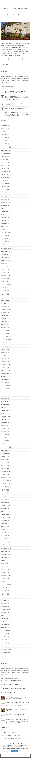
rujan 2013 (4, 557)
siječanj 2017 (4, 444)
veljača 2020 (4, 333)
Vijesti (15, 12)
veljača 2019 (4, 367)
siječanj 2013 (4, 581)
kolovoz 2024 (5, 190)
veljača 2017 (4, 441)
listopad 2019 (5, 346)
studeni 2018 (4, 376)
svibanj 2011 (4, 640)
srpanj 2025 (4, 159)
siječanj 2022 (4, 281)
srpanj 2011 (4, 633)
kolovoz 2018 (5, 385)
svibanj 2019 (4, 358)
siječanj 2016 (4, 477)
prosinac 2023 (5, 211)
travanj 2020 (4, 330)
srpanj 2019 (4, 352)
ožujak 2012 (4, 609)
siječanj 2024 (4, 208)
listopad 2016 (5, 453)
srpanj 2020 (4, 324)
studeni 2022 (4, 251)
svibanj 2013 (4, 569)
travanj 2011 (4, 643)
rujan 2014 (4, 523)
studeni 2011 (4, 621)
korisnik (23, 19)
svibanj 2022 (4, 269)
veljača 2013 (4, 578)
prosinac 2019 (5, 340)
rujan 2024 (4, 187)
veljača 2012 (4, 612)
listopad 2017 (5, 416)
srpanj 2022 (4, 263)
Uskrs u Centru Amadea (15, 15)
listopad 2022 (5, 254)
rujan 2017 (4, 419)
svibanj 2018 (4, 395)
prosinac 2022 (5, 248)
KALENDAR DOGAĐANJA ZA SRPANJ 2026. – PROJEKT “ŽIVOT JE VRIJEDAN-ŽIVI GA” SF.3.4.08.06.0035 (16, 114)
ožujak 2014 (4, 539)
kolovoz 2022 (5, 260)
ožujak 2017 (4, 437)
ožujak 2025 (4, 171)
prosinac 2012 (5, 584)
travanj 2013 (4, 572)
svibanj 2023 (4, 232)
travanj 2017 (4, 434)
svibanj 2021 (4, 306)
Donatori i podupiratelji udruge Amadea (13, 688)
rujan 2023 (4, 220)
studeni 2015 (4, 483)
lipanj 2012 (4, 600)
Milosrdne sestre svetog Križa (9, 732)
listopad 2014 (5, 520)
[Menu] (2, 3)
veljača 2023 (4, 242)
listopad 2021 (5, 291)
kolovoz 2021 (5, 297)
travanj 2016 (4, 468)
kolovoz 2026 (5, 125)
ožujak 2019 (4, 364)
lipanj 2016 (4, 462)
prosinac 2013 (5, 548)
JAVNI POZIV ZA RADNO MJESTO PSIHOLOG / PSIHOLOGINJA (15, 91)
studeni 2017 (4, 413)
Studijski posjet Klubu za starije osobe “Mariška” (15, 103)
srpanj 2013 (4, 563)
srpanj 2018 (4, 389)
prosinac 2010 (5, 649)
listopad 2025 (5, 153)
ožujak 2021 (4, 309)
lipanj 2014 (4, 529)
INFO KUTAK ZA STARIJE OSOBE (15, 108)
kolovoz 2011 (5, 630)
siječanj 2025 (4, 174)
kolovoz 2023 (5, 223)
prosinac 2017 (5, 410)
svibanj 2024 (4, 196)
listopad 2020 (5, 318)
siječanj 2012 (4, 615)
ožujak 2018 (4, 401)
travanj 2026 (4, 137)
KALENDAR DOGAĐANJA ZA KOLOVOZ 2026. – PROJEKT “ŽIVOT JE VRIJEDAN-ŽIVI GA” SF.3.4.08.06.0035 (17, 97)
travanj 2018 (4, 398)
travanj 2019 (4, 361)
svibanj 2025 (4, 165)
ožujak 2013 (4, 575)
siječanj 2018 (4, 407)
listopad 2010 (5, 652)
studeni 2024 (4, 180)
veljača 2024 (4, 205)
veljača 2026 (4, 144)
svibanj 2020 (4, 327)
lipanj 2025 (4, 162)
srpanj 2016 (4, 459)
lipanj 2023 (4, 229)
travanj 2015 (4, 502)
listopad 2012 (5, 591)
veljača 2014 (4, 542)
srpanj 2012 (4, 597)
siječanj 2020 (4, 337)
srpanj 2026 (4, 128)
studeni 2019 (4, 343)
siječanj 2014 (4, 545)
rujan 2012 (4, 594)
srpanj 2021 (4, 300)
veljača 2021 (4, 312)
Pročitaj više (7, 751)
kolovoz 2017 (5, 422)
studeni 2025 (4, 150)
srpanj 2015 (4, 493)
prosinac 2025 (5, 147)
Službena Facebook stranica (9, 684)
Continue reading (15, 58)
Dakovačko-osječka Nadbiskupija (10, 735)
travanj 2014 (4, 535)
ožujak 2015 (4, 505)
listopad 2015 (5, 487)
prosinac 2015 (5, 480)
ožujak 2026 (4, 141)
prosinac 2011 (5, 618)
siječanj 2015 (4, 511)
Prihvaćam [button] (14, 751)
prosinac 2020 (5, 315)
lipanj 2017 (4, 428)
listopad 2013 (5, 554)
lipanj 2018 (4, 392)
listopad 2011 (5, 624)
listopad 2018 (5, 379)
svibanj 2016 (4, 465)
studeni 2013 (4, 551)
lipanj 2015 (4, 496)
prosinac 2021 (5, 284)
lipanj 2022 (4, 266)
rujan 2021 (4, 294)
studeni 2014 (4, 517)
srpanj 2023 (4, 226)
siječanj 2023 (4, 245)
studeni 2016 (4, 450)
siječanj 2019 (4, 370)
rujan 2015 (4, 490)
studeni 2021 (4, 287)
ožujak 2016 (4, 471)
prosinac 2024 (5, 177)
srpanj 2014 (4, 526)
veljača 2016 (4, 474)
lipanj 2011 (4, 637)
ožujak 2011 (4, 646)
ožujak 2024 (4, 202)
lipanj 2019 (4, 355)
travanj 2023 (4, 235)
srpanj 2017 (4, 425)
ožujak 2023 (4, 239)
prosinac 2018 (5, 373)
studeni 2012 (4, 588)
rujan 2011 (4, 627)
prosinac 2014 (5, 514)
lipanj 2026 (4, 131)
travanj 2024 (4, 199)
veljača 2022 (4, 278)
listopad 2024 (5, 183)
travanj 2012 (4, 606)
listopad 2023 (5, 217)
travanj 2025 (4, 168)
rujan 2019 (4, 349)
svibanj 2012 (4, 603)
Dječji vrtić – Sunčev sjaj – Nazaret (10, 738)
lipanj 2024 (4, 193)
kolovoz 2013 (5, 560)
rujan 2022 (4, 257)
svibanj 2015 (4, 499)
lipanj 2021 (4, 303)
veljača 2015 (4, 508)
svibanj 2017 (4, 431)
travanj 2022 (4, 272)
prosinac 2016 (5, 447)
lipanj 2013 (4, 566)
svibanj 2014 (4, 532)
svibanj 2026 (4, 134)
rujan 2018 (4, 382)
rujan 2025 (4, 156)
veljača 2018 (4, 404)
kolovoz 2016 (5, 456)
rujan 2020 (4, 321)
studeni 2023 (4, 214)
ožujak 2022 (4, 275)
